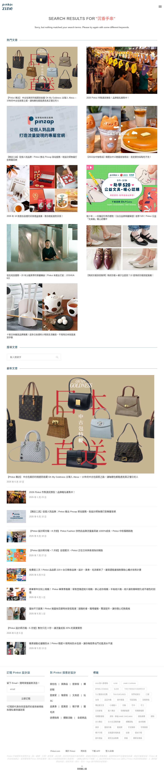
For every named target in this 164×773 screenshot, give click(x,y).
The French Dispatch (134, 689)
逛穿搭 (75, 684)
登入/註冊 (110, 751)
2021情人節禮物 (101, 683)
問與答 (83, 751)
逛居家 (53, 695)
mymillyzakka (101, 689)
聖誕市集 (107, 727)
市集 (124, 705)
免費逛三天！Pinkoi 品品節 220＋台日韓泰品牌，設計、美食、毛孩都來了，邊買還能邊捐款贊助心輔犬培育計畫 (85, 569)
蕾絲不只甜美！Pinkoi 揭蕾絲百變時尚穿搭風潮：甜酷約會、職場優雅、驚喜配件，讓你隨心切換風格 (79, 608)
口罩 (147, 694)
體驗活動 (67, 717)
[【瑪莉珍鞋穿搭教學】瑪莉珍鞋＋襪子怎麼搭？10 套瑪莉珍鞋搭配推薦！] (121, 247)
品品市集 (107, 700)
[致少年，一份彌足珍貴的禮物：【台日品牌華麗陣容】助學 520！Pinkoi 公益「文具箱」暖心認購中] (121, 188)
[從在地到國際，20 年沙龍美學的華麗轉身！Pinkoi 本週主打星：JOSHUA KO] (42, 247)
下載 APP (96, 751)
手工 (142, 705)
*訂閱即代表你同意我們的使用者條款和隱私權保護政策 (25, 708)
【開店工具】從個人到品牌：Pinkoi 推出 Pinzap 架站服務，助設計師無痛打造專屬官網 (42, 158)
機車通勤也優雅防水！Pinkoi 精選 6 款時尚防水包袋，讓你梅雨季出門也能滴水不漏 (70, 643)
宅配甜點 (133, 700)
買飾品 (64, 684)
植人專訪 (111, 711)
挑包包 (53, 684)
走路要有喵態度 (114, 733)
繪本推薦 (142, 722)
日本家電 (98, 711)
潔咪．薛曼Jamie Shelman (121, 716)
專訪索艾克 (99, 705)
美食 (97, 727)
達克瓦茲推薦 (113, 738)
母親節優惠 (125, 711)
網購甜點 (129, 722)
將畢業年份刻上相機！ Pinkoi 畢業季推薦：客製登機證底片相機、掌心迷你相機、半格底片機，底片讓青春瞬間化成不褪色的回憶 (92, 591)
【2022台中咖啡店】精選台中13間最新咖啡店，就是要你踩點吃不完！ (119, 157)
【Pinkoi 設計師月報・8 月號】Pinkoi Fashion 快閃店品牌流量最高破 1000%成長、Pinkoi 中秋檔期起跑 (81, 531)
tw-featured (119, 694)
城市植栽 (120, 700)
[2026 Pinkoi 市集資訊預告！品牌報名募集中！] (121, 70)
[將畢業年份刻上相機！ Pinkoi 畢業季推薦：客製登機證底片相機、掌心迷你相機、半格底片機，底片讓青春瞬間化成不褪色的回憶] (16, 594)
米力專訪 (98, 722)
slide (116, 689)
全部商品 (82, 717)
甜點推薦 (141, 716)
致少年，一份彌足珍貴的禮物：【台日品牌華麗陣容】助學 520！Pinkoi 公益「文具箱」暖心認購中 (121, 217)
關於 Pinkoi (70, 751)
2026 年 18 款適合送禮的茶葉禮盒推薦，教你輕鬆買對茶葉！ (35, 216)
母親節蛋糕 (99, 716)
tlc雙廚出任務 (101, 694)
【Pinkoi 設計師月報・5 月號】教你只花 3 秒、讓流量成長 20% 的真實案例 (44, 628)
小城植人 (113, 705)
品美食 (53, 706)
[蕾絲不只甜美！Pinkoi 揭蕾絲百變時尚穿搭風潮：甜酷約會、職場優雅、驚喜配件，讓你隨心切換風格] (16, 613)
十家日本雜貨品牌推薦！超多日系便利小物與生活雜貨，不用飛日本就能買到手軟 (41, 336)
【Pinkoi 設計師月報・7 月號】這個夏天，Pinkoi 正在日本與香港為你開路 (66, 550)
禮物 (152, 716)
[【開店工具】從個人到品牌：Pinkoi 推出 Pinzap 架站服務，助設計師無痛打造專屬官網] (42, 129)
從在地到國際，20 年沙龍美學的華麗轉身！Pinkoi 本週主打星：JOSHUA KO (40, 276)
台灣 (97, 700)
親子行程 (98, 733)
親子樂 (75, 706)
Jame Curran (129, 683)
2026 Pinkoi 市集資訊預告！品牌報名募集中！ (107, 98)
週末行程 (138, 733)
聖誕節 (119, 727)
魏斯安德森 (137, 738)
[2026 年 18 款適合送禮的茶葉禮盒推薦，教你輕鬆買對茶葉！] (42, 188)
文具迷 (75, 695)
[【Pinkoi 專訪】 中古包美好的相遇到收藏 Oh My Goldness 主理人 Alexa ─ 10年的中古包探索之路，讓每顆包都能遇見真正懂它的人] (42, 70)
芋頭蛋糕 (144, 727)
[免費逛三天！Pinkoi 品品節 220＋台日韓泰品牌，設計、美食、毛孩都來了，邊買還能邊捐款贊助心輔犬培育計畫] (16, 574)
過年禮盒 (98, 738)
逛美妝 (64, 706)
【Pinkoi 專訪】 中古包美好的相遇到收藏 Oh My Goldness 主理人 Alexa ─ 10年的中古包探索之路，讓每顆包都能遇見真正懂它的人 (41, 99)
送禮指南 (54, 717)
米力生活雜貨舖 (114, 722)
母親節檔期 (139, 711)
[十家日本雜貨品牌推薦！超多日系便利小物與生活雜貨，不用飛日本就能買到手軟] (42, 307)
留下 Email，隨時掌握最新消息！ (23, 683)
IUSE (116, 683)
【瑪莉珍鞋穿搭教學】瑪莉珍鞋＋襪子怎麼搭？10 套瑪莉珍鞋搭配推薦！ (120, 275)
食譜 (126, 738)
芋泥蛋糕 (131, 727)
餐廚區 (64, 695)
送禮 (127, 733)
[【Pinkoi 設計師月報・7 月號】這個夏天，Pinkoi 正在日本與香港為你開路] (16, 555)
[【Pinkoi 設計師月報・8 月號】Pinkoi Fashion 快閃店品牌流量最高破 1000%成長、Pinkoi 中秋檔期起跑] (16, 536)
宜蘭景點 (145, 700)
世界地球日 (135, 694)
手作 (133, 705)
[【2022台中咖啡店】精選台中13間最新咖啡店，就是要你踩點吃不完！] (121, 129)
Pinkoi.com (55, 751)
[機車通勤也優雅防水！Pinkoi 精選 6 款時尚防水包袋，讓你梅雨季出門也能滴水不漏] (16, 648)
